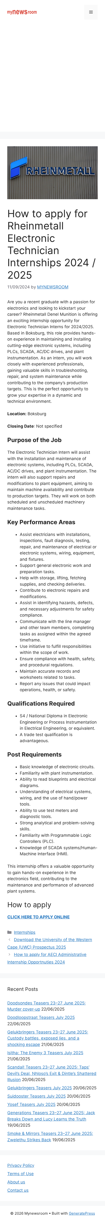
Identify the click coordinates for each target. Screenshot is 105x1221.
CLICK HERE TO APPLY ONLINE (38, 917)
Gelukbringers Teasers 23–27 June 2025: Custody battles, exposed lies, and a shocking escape (47, 1038)
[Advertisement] (52, 79)
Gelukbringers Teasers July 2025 (39, 1087)
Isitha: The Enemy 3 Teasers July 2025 (45, 1052)
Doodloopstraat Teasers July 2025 (41, 1017)
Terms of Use (20, 1173)
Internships (24, 932)
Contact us (18, 1190)
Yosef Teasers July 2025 (31, 1104)
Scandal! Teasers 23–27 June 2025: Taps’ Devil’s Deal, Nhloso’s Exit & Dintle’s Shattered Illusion (51, 1073)
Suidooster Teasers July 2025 (36, 1096)
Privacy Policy (20, 1165)
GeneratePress (82, 1213)
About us (16, 1182)
